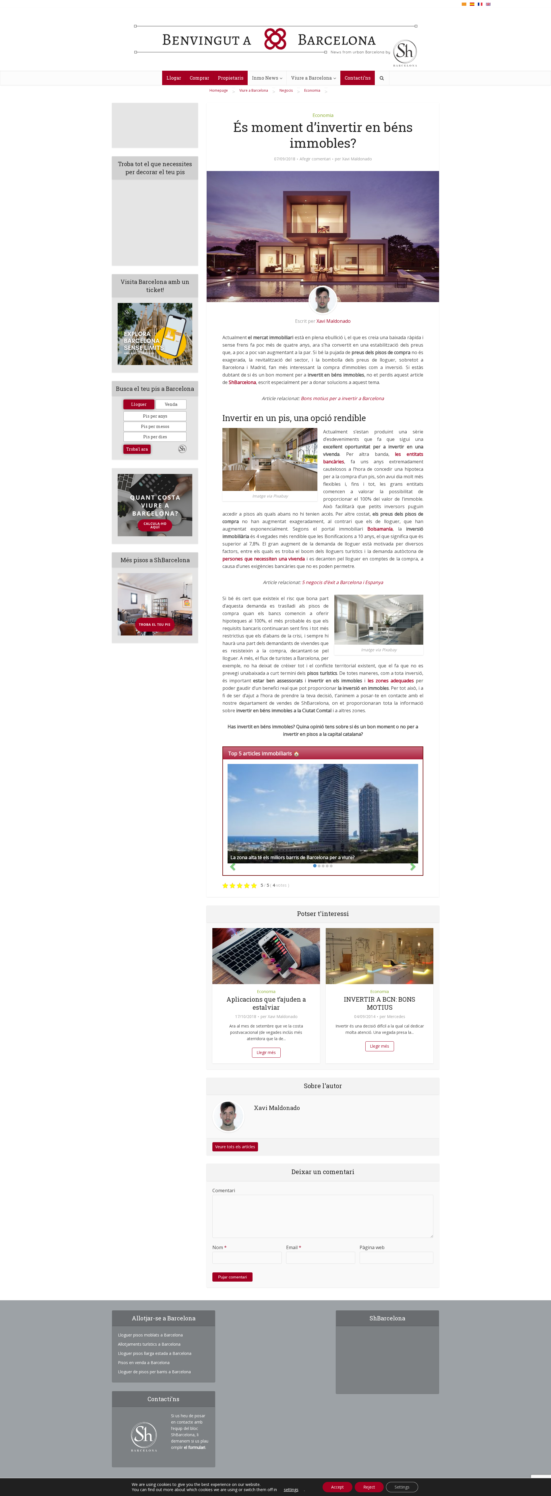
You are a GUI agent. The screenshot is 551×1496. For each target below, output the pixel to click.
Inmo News (265, 78)
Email (293, 1247)
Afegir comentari (315, 159)
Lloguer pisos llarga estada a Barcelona (154, 1353)
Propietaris (230, 78)
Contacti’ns (357, 78)
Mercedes (396, 1016)
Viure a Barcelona (311, 78)
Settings (402, 1487)
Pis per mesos (155, 426)
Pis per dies (155, 436)
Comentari (223, 1190)
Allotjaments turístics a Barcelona (149, 1344)
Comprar (199, 78)
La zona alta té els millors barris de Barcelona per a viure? (292, 857)
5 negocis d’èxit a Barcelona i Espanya (342, 582)
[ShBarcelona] (276, 40)
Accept (337, 1487)
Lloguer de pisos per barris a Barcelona (154, 1371)
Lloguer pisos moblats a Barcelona (150, 1335)
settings (291, 1489)
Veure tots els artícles (235, 1146)
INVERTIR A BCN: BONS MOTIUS (379, 1003)
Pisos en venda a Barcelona (144, 1362)
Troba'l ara (137, 449)
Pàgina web (372, 1247)
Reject (369, 1487)
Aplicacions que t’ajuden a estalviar (266, 1003)
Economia (323, 115)
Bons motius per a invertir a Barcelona (342, 398)
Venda (171, 404)
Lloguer (139, 404)
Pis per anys (155, 416)
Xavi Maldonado (357, 159)
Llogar (173, 78)
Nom (219, 1247)
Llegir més (266, 1052)
